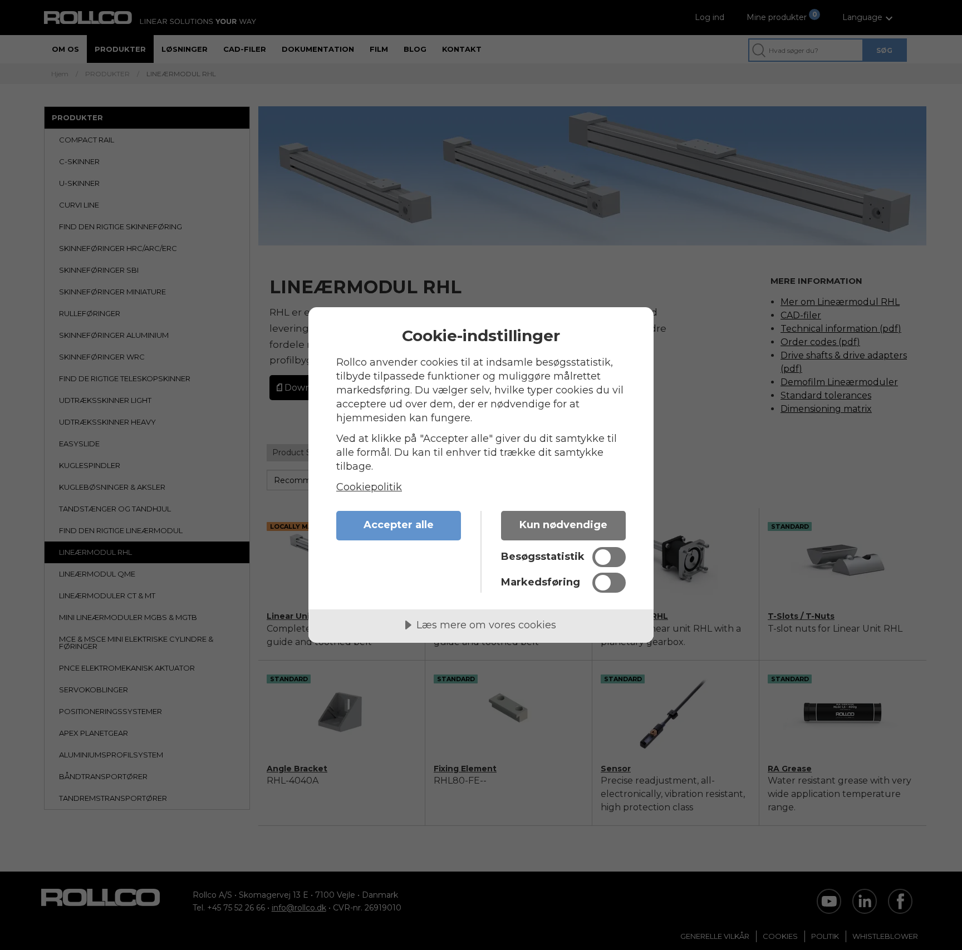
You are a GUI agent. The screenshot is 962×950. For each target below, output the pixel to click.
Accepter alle (399, 525)
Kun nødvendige (563, 525)
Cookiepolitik (369, 487)
